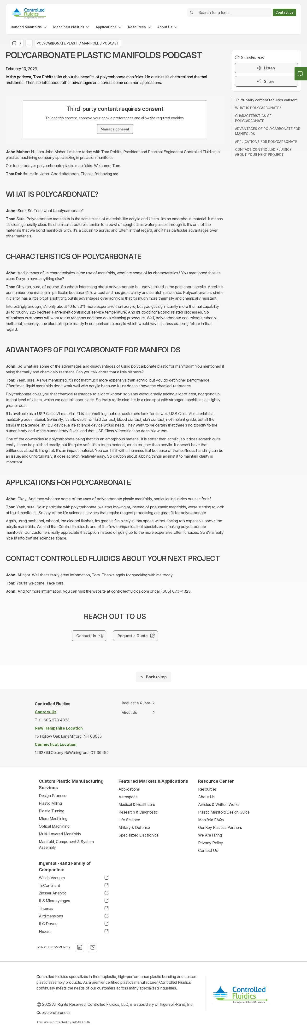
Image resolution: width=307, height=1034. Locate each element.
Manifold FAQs (211, 819)
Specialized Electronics (138, 835)
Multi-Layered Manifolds (60, 834)
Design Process (52, 795)
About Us (206, 796)
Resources (207, 789)
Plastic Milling (50, 803)
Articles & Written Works (219, 804)
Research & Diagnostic (138, 812)
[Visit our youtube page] (92, 947)
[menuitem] (29, 26)
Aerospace (128, 796)
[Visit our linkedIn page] (79, 947)
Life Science (129, 819)
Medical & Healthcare (136, 804)
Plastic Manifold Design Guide (224, 812)
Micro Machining (53, 818)
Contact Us (208, 850)
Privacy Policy (210, 842)
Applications (129, 789)
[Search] (192, 12)
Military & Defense (134, 827)
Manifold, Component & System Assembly (66, 844)
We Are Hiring (210, 835)
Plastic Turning (51, 811)
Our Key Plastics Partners (220, 827)
